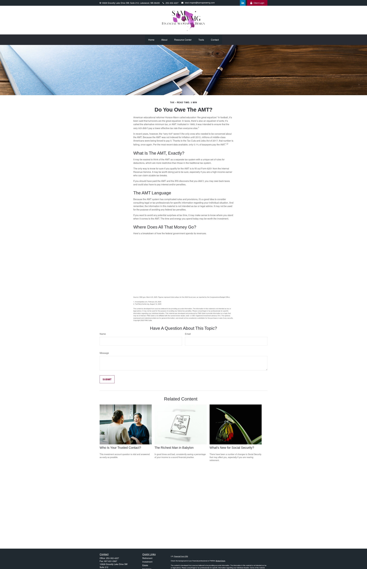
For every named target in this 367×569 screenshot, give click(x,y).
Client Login (259, 2)
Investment (147, 561)
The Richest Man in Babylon (174, 447)
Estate (145, 565)
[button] (151, 39)
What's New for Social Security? (232, 447)
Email (188, 333)
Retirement (147, 558)
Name (103, 333)
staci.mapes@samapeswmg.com (200, 2)
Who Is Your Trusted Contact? (120, 447)
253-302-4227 (172, 2)
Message (104, 353)
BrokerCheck (220, 561)
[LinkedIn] (243, 3)
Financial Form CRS (181, 556)
